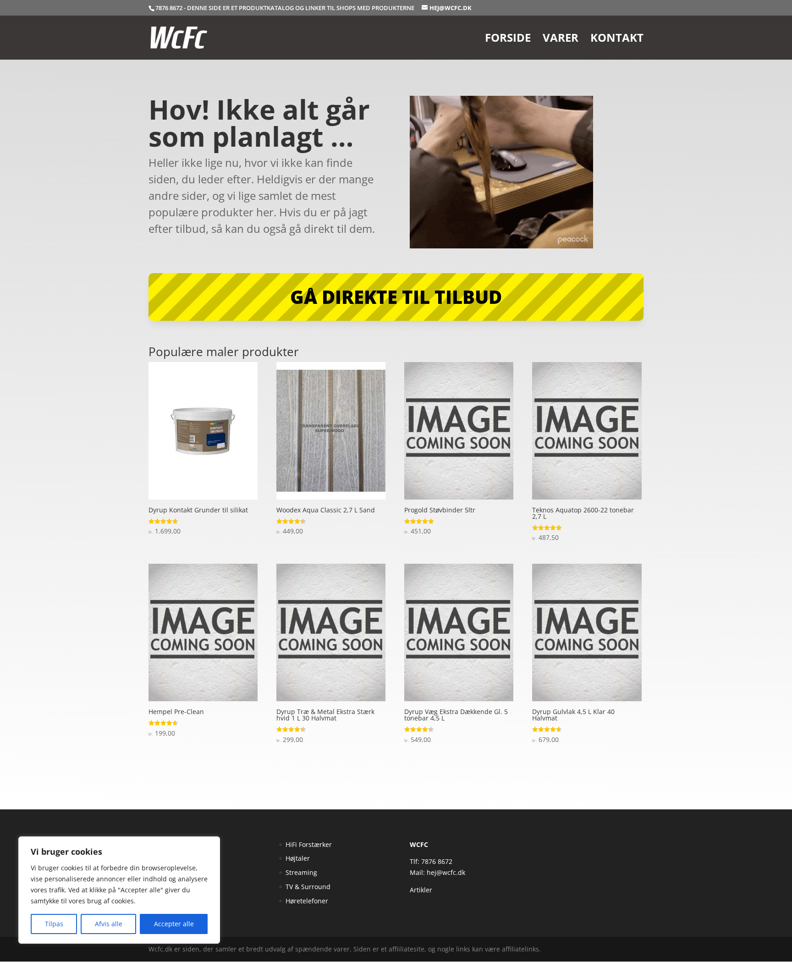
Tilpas (54, 923)
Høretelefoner (307, 900)
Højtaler (298, 858)
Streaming (301, 872)
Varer (560, 39)
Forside (508, 39)
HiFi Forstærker (309, 844)
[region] (119, 890)
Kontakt (617, 39)
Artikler (421, 889)
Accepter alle (174, 923)
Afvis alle (108, 923)
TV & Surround (308, 886)
